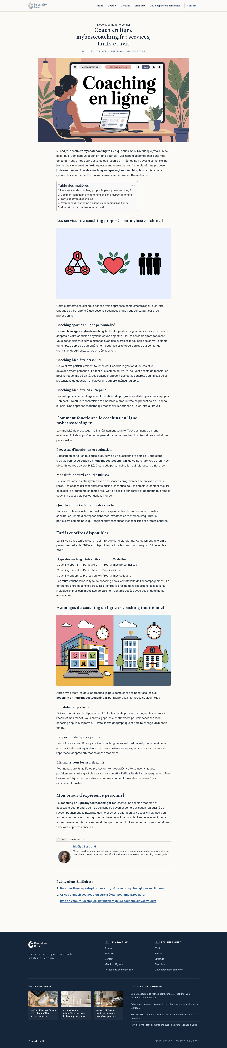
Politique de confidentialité (119, 969)
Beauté (112, 5)
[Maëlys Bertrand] (64, 857)
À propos (62, 839)
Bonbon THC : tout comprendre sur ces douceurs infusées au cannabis (163, 1016)
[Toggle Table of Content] (131, 185)
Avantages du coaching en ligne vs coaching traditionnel (95, 203)
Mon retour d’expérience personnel (82, 207)
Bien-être (140, 5)
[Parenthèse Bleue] (37, 5)
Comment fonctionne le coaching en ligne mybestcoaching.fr (98, 194)
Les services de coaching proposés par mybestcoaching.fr (96, 190)
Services (109, 953)
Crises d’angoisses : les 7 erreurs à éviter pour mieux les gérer (103, 894)
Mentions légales (114, 964)
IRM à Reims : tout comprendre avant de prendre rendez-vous (164, 1024)
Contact (191, 5)
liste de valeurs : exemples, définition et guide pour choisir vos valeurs (108, 901)
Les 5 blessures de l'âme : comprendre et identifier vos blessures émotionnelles (160, 995)
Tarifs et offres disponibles (77, 198)
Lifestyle (125, 5)
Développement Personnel (113, 24)
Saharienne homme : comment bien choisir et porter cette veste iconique (165, 1006)
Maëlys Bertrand (84, 846)
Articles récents (77, 839)
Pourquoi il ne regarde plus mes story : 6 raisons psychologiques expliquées (112, 888)
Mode (100, 5)
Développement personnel (169, 969)
